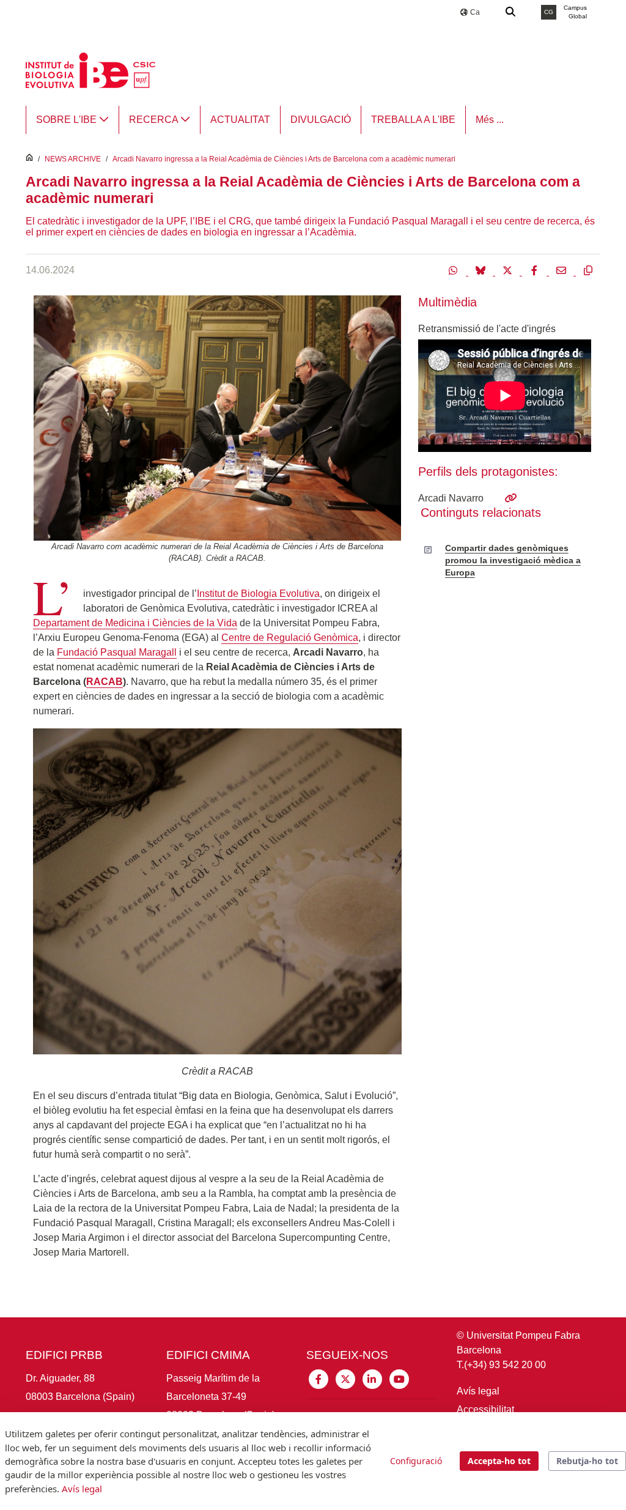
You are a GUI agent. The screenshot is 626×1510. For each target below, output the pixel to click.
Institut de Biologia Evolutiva (258, 593)
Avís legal (478, 1391)
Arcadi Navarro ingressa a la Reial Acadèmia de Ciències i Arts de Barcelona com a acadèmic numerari (283, 159)
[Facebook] (535, 270)
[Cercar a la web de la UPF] (511, 12)
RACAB (104, 681)
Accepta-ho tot (499, 1461)
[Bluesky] (481, 270)
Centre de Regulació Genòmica (289, 637)
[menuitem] (72, 120)
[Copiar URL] (588, 270)
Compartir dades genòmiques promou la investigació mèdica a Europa (513, 560)
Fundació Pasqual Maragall (117, 652)
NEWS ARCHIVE (73, 159)
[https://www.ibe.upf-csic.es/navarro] (510, 498)
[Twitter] (508, 270)
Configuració (416, 1461)
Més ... (490, 119)
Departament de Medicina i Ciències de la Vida (135, 623)
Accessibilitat (485, 1409)
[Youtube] (399, 1378)
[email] (562, 270)
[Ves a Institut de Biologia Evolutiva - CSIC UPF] (90, 69)
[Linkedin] (372, 1378)
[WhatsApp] (454, 270)
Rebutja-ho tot (587, 1461)
